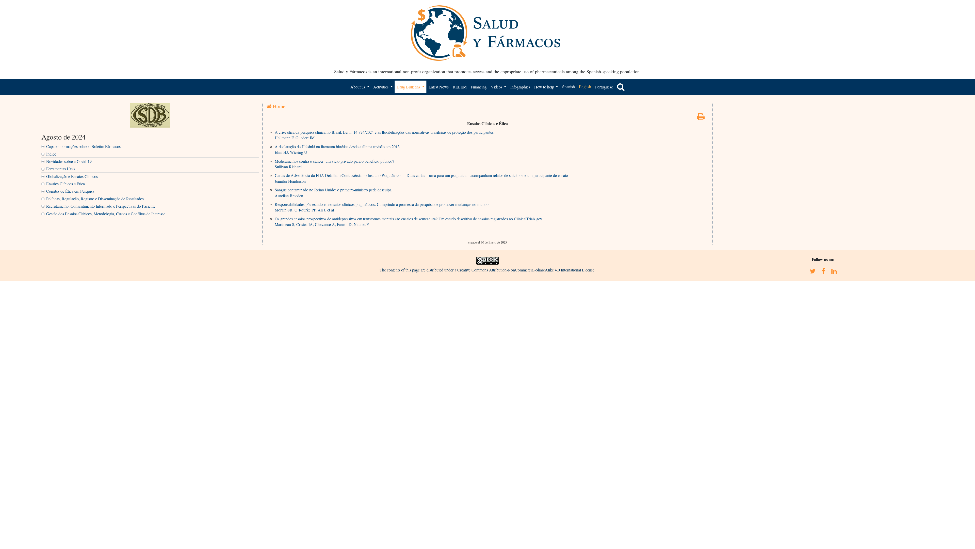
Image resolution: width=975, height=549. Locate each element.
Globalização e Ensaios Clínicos (72, 176)
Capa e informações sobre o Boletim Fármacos (83, 146)
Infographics (520, 86)
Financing (479, 86)
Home (278, 106)
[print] (701, 117)
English (585, 86)
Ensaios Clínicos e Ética (65, 183)
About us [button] (358, 86)
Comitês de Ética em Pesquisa (70, 191)
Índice (51, 154)
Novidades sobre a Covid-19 (69, 161)
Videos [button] (497, 86)
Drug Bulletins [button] (409, 86)
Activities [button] (381, 86)
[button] (621, 87)
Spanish (568, 86)
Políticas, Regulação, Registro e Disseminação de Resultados (95, 198)
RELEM (460, 86)
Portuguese (604, 86)
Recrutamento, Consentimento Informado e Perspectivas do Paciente (100, 206)
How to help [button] (544, 86)
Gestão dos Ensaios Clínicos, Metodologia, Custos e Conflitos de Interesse (105, 213)
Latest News (439, 86)
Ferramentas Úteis (60, 168)
